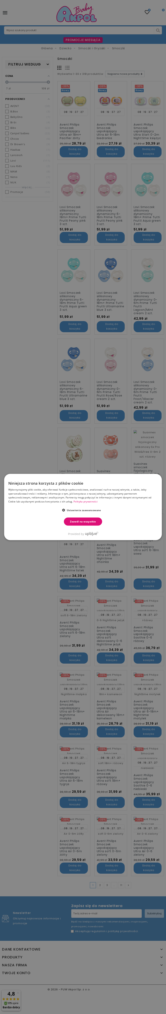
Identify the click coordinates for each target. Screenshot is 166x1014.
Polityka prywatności (85, 501)
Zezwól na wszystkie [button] (83, 521)
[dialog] (83, 507)
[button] (83, 510)
